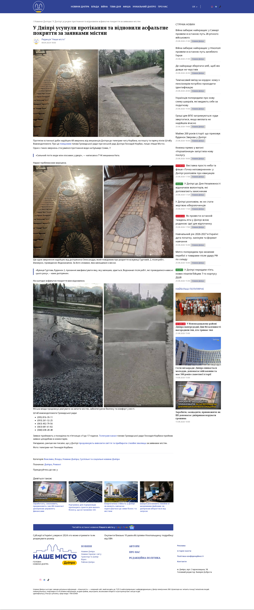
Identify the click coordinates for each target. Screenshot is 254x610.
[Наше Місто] (38, 6)
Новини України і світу (91, 554)
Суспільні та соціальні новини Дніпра (100, 459)
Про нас (163, 6)
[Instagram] (212, 7)
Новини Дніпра (80, 6)
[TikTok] (220, 7)
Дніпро (48, 464)
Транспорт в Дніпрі (89, 556)
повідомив (65, 143)
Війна (104, 6)
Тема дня (115, 6)
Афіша (127, 6)
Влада (95, 6)
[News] (216, 7)
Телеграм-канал (108, 435)
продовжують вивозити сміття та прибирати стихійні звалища (112, 443)
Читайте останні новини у (100, 527)
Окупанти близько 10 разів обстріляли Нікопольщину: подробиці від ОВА (138, 537)
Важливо (49, 459)
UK (193, 6)
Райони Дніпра (87, 562)
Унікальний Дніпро (144, 6)
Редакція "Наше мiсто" (53, 39)
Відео (83, 559)
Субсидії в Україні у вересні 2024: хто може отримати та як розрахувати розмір (64, 537)
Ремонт (57, 464)
